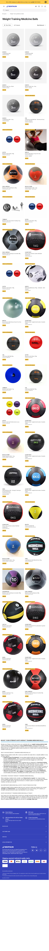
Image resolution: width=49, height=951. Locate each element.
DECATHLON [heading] (5, 816)
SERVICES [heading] (4, 826)
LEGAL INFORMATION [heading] (7, 832)
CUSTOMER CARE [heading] (6, 821)
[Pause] (46, 2)
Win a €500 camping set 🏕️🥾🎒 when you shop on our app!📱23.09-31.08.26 (23, 2)
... (8, 13)
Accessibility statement (7, 862)
